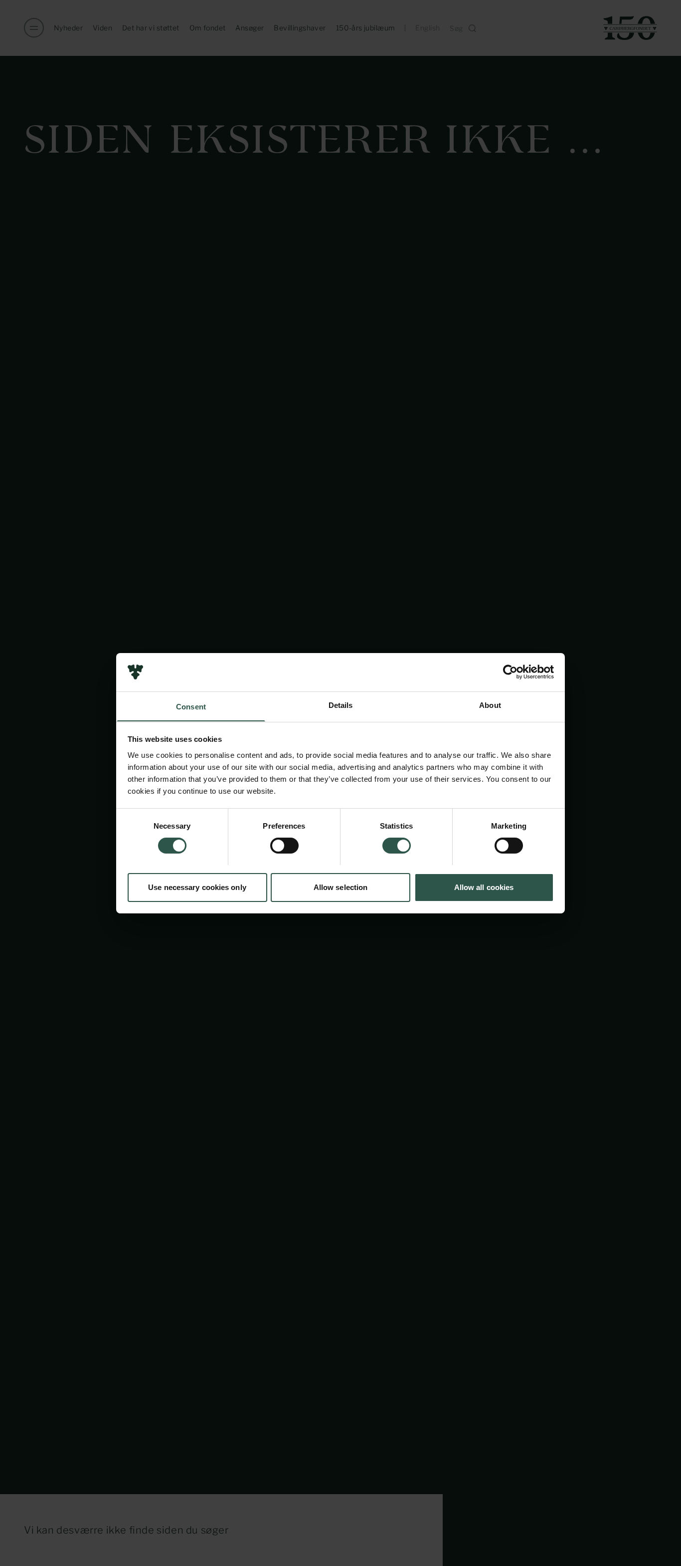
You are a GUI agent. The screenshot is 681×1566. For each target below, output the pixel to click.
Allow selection (341, 887)
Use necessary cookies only (197, 887)
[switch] (284, 846)
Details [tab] (341, 704)
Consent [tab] (191, 706)
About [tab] (490, 704)
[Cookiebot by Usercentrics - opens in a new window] (510, 672)
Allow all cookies (484, 887)
